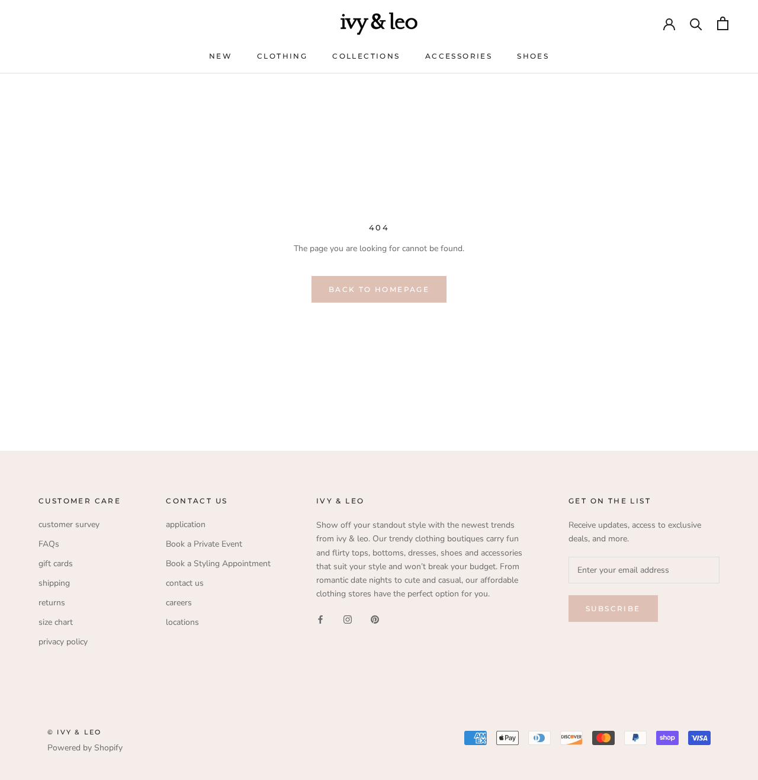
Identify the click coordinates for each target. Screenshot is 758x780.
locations (182, 622)
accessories (458, 56)
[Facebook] (320, 619)
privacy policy (63, 641)
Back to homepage (379, 289)
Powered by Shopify (85, 747)
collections (366, 56)
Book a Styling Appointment (218, 563)
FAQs (48, 544)
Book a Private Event (204, 544)
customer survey (68, 524)
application (185, 524)
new (220, 56)
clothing (282, 56)
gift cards (55, 563)
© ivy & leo (74, 732)
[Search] (696, 23)
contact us (185, 583)
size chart (55, 622)
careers (179, 602)
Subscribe (613, 608)
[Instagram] (347, 619)
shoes (533, 56)
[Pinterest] (375, 619)
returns (51, 602)
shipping (54, 583)
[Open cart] (722, 23)
